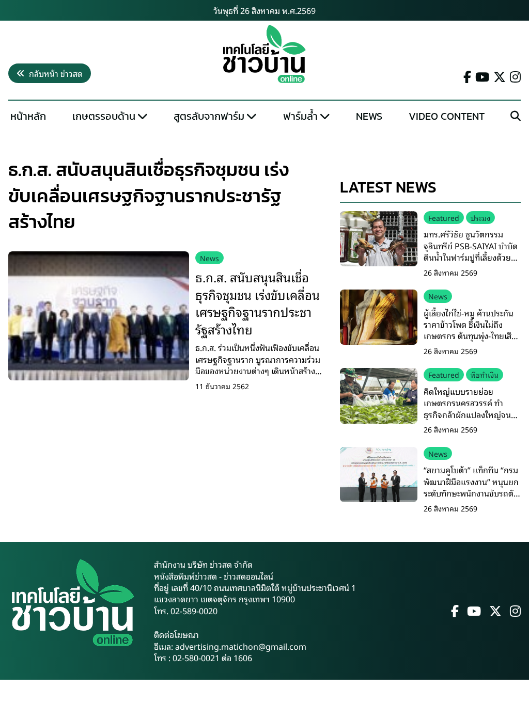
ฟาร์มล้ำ (300, 116)
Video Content (447, 116)
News (369, 116)
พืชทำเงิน (485, 374)
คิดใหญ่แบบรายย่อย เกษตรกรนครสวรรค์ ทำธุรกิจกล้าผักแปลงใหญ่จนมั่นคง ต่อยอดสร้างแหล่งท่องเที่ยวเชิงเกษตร (472, 414)
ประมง (480, 217)
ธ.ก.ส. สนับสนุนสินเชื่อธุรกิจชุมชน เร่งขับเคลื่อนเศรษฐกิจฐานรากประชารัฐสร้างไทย (257, 303)
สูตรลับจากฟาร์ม (209, 116)
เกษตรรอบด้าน (103, 116)
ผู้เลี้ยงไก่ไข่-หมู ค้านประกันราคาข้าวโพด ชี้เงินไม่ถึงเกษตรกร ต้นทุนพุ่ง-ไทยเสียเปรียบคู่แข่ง (470, 330)
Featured (443, 217)
